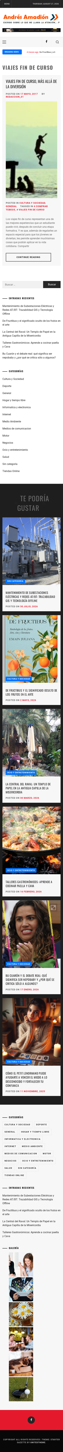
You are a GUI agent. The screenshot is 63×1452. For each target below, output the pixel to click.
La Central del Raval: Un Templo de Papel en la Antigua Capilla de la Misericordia (28, 333)
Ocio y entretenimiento (15, 449)
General (11, 206)
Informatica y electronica (16, 407)
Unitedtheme (37, 1442)
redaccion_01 (15, 96)
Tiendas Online (11, 471)
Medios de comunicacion (16, 428)
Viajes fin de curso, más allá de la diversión (31, 84)
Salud (5, 456)
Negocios (7, 442)
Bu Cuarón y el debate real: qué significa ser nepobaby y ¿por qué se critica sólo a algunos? (29, 355)
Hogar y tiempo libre (13, 400)
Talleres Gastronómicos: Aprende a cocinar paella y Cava (30, 344)
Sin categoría (9, 464)
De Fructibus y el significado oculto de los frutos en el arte (31, 322)
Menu (7, 4)
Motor (5, 435)
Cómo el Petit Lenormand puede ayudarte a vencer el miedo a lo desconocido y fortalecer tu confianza (26, 1079)
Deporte (6, 386)
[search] (57, 42)
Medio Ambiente (11, 421)
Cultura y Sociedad (32, 203)
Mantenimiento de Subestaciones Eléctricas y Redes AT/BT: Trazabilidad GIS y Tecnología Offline (28, 310)
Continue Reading (28, 257)
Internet (6, 414)
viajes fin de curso (32, 209)
